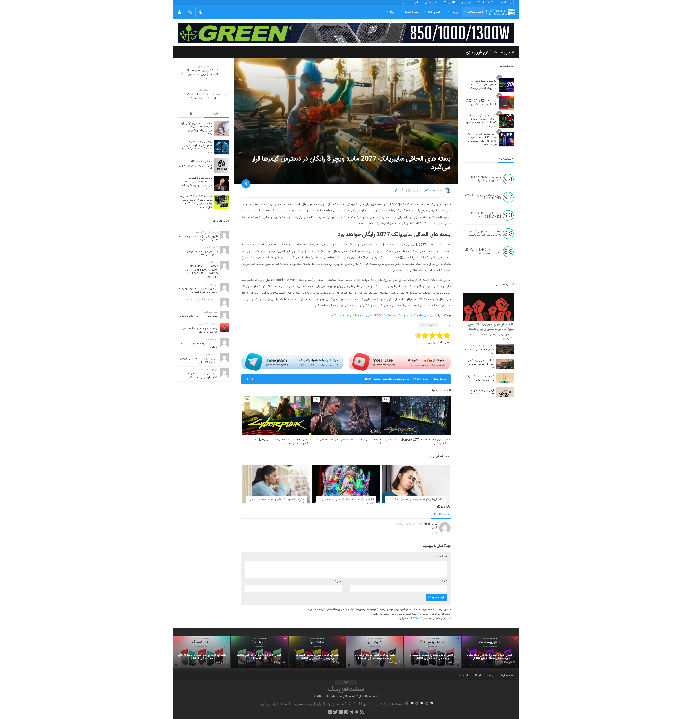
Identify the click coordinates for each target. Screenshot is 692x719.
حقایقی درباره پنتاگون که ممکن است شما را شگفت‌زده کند (479, 349)
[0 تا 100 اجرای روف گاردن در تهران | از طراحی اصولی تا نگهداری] (505, 364)
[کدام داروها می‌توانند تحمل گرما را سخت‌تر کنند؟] (416, 484)
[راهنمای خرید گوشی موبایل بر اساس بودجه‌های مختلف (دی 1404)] (374, 652)
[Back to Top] (346, 682)
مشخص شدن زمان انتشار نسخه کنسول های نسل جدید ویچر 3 (348, 441)
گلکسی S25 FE (484, 2)
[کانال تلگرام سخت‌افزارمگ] (351, 712)
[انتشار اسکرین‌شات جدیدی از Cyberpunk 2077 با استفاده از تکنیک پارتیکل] (416, 415)
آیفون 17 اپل (431, 2)
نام (444, 581)
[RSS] (362, 712)
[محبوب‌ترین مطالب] (191, 114)
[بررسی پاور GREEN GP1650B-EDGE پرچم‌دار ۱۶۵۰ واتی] (506, 103)
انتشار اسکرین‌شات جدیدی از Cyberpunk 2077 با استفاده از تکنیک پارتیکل (418, 441)
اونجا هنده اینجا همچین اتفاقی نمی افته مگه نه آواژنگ (200, 330)
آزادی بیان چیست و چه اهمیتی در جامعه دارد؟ (482, 392)
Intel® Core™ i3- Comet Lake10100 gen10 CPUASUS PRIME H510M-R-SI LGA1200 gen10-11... (201, 271)
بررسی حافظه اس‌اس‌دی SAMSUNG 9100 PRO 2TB (482, 197)
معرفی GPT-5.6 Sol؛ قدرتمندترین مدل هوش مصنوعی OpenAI (395, 379)
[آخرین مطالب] (216, 114)
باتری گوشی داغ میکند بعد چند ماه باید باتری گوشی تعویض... (198, 238)
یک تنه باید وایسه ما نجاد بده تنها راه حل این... (199, 345)
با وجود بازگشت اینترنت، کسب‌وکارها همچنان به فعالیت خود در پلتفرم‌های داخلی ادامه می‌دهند (197, 183)
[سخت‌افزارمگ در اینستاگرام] (346, 712)
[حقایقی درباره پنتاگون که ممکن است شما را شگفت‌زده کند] (505, 349)
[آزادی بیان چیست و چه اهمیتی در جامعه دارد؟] (505, 392)
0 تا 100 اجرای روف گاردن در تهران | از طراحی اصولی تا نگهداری (479, 364)
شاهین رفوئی (430, 191)
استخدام (463, 675)
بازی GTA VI (504, 2)
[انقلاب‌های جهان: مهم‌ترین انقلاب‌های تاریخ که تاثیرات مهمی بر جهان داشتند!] (488, 307)
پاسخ (434, 533)
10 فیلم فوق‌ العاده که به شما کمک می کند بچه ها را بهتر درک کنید (348, 501)
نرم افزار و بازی (477, 52)
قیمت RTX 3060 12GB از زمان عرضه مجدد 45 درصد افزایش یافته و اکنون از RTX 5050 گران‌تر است (195, 202)
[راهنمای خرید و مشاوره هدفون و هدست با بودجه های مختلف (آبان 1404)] (490, 652)
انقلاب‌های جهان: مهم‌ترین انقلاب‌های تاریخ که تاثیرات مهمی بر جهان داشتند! (491, 327)
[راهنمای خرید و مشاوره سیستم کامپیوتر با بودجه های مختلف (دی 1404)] (432, 652)
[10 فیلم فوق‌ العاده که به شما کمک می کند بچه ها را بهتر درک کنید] (346, 484)
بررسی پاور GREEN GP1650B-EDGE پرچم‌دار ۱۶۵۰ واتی (481, 103)
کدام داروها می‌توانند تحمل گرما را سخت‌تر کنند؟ (419, 499)
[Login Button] (179, 12)
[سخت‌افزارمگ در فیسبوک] (341, 712)
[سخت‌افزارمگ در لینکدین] (330, 712)
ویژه (392, 12)
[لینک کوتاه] (396, 191)
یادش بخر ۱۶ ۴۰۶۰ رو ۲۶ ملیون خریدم (199, 316)
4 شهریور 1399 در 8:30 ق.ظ (406, 524)
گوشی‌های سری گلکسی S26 (456, 2)
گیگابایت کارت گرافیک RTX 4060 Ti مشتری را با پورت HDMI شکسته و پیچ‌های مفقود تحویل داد (481, 120)
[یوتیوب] (400, 362)
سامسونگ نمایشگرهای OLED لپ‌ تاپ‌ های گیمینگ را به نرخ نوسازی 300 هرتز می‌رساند (482, 84)
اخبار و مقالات (475, 12)
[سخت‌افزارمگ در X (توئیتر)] (335, 712)
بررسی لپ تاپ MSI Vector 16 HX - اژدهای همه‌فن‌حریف (483, 252)
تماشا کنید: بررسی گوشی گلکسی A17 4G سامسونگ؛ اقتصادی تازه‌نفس (482, 233)
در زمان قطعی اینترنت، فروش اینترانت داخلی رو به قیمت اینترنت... (198, 290)
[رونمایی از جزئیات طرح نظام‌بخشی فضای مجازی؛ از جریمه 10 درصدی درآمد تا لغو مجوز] (221, 147)
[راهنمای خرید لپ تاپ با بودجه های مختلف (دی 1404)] (259, 652)
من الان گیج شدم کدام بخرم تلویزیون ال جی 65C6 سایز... (199, 361)
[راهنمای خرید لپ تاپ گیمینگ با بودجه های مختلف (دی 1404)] (201, 652)
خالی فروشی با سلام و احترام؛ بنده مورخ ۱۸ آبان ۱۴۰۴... (201, 253)
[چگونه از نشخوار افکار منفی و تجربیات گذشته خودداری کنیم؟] (276, 484)
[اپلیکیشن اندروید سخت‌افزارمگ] (356, 712)
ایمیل (338, 581)
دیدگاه (439, 514)
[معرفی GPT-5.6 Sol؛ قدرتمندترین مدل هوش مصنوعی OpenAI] (221, 165)
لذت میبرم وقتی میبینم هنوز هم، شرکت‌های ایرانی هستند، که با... (201, 375)
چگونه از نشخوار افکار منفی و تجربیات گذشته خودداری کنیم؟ (277, 501)
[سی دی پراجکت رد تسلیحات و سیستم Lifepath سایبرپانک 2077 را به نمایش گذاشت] (276, 415)
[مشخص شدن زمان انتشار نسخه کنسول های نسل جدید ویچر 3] (346, 415)
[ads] (346, 33)
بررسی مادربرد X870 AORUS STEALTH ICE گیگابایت (486, 215)
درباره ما (490, 675)
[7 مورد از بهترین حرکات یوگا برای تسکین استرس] (505, 378)
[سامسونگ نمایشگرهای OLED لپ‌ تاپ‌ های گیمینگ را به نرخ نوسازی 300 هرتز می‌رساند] (506, 85)
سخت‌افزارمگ (506, 675)
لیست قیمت (411, 12)
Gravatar (418, 618)
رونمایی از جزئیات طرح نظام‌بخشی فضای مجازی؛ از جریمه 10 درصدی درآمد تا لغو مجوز (197, 147)
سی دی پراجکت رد (429, 325)
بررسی (454, 12)
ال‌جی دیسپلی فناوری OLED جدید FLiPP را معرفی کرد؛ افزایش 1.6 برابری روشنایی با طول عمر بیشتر (482, 139)
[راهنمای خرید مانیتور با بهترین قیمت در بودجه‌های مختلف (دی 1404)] (317, 652)
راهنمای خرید (434, 12)
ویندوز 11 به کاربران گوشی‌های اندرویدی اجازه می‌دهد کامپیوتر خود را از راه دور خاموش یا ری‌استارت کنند (196, 128)
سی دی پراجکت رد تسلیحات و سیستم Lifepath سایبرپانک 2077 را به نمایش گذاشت (380, 315)
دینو (403, 2)
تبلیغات (477, 675)
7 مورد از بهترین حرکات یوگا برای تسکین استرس (480, 378)
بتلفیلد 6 (415, 2)
